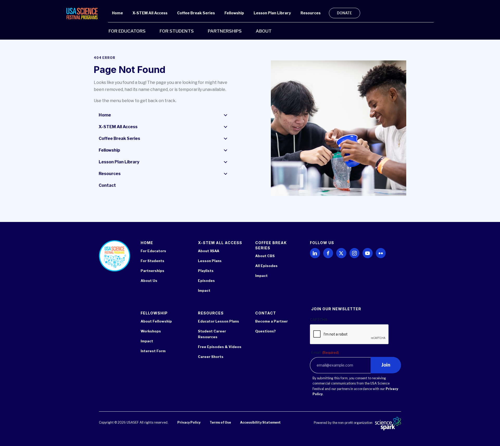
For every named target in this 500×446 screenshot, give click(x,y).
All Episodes (266, 266)
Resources (110, 173)
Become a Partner (271, 321)
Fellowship (109, 150)
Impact (204, 290)
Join (385, 365)
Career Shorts (210, 357)
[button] (225, 115)
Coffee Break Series (119, 138)
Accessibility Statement (260, 422)
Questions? (265, 331)
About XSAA (208, 251)
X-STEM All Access (118, 126)
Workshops (151, 331)
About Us (149, 280)
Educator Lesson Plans (218, 321)
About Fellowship (156, 321)
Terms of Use (220, 422)
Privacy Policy (189, 422)
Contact (107, 185)
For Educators (153, 251)
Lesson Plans (210, 261)
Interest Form (153, 351)
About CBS (265, 256)
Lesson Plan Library (119, 161)
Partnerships (152, 271)
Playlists (206, 271)
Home (105, 115)
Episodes (206, 280)
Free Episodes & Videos (219, 347)
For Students (152, 261)
